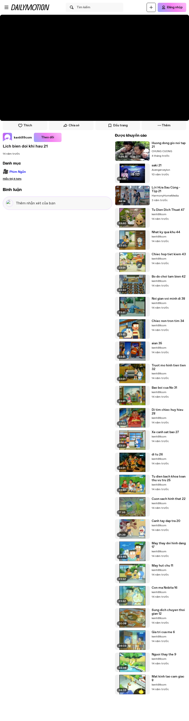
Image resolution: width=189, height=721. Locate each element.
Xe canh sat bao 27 (165, 432)
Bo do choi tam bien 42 (169, 276)
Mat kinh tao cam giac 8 (168, 678)
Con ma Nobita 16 (164, 588)
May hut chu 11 (162, 566)
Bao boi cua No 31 (164, 388)
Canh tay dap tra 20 (166, 521)
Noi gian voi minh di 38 (168, 299)
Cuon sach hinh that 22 (169, 499)
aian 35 (157, 343)
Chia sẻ (74, 125)
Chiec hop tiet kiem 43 (169, 254)
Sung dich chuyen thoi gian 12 (168, 612)
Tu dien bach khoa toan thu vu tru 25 (169, 478)
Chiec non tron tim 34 (168, 321)
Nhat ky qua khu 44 (166, 232)
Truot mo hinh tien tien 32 (169, 367)
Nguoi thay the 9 (164, 654)
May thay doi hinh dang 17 (169, 545)
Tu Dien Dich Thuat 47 (168, 210)
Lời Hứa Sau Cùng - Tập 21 (166, 189)
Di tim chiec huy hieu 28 (167, 411)
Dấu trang (120, 125)
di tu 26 (157, 454)
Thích (28, 125)
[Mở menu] (6, 7)
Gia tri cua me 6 (163, 632)
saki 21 (156, 165)
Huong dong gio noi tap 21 (169, 145)
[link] (17, 137)
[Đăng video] (151, 7)
